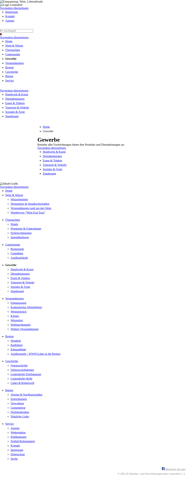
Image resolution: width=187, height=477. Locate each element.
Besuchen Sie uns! (175, 469)
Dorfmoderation (20, 412)
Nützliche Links (20, 416)
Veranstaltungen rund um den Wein (31, 208)
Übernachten (12, 50)
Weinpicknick (18, 311)
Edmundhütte (18, 349)
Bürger (9, 76)
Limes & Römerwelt (22, 383)
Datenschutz (18, 454)
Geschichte (11, 71)
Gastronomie (12, 54)
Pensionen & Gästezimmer (26, 228)
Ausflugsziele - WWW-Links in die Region (35, 353)
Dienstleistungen (14, 98)
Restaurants (17, 249)
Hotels (14, 224)
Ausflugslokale (19, 257)
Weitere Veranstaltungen (25, 329)
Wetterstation (18, 432)
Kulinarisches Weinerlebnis (26, 307)
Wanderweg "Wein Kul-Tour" (28, 212)
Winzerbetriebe (19, 199)
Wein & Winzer (14, 45)
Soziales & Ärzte (15, 111)
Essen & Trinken (15, 103)
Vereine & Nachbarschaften (26, 394)
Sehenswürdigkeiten (22, 369)
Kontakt (10, 16)
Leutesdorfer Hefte (21, 378)
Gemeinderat (18, 407)
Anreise (9, 20)
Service (9, 80)
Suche (14, 458)
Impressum (11, 11)
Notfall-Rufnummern (23, 441)
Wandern (16, 340)
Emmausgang (18, 302)
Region (9, 67)
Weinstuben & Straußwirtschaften (30, 203)
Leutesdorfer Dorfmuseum (26, 374)
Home (8, 41)
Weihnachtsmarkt (20, 324)
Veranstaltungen (14, 63)
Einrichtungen (19, 399)
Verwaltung (17, 403)
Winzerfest (17, 320)
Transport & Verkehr (17, 107)
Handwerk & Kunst (16, 94)
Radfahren (17, 345)
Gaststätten (17, 253)
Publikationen (18, 436)
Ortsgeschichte (19, 365)
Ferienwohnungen (21, 232)
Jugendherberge (20, 237)
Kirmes (15, 316)
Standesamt (11, 116)
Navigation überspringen (14, 8)
